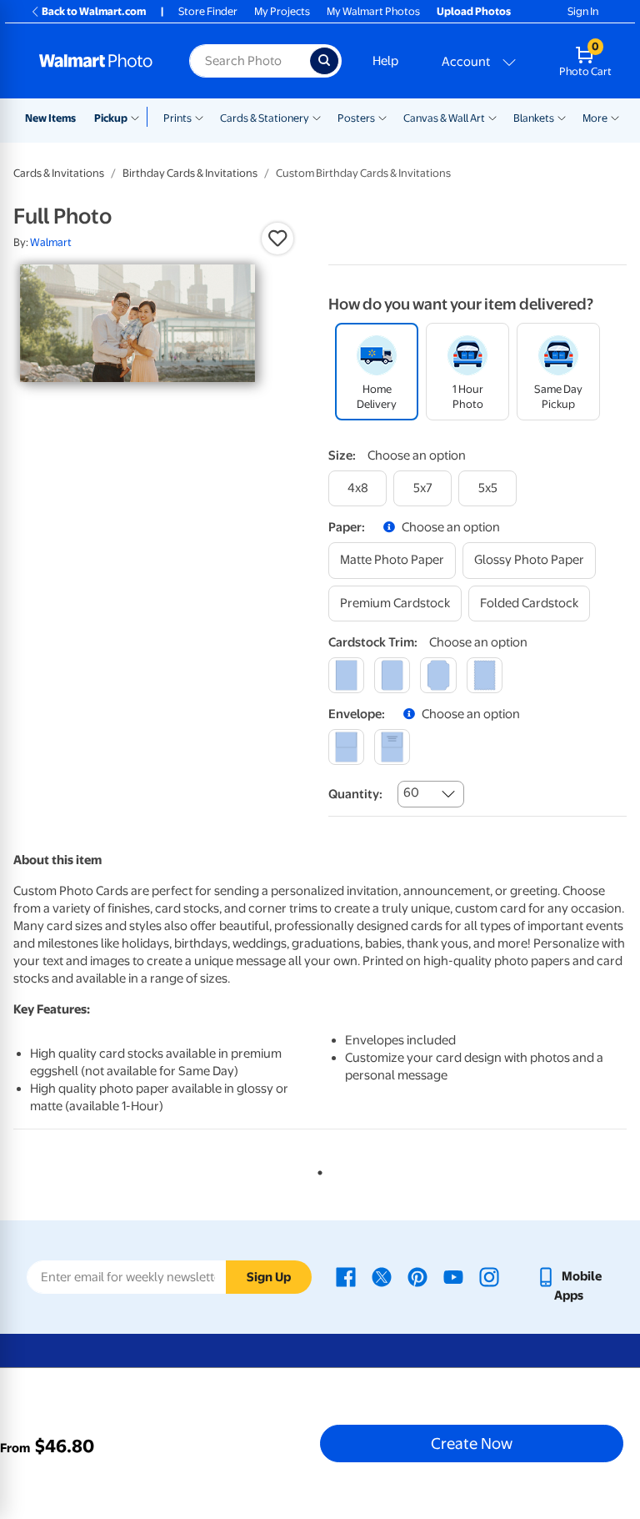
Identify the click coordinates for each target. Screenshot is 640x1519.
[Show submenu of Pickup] (139, 117)
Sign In (583, 11)
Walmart (51, 242)
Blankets (533, 118)
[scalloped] (484, 675)
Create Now (471, 1443)
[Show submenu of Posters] (383, 117)
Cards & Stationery (264, 118)
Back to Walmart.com (94, 11)
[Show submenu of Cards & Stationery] (317, 117)
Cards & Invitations (58, 173)
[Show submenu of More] (615, 117)
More (595, 118)
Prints (177, 118)
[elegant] (438, 675)
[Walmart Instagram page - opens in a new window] (489, 1276)
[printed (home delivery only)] (392, 747)
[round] (392, 675)
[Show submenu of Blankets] (562, 117)
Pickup (111, 118)
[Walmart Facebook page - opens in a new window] (346, 1276)
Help (385, 60)
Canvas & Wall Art (444, 118)
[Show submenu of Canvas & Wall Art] (493, 117)
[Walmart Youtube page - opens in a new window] (453, 1276)
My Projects (282, 11)
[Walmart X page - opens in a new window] (382, 1276)
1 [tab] (316, 1169)
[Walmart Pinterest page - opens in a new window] (418, 1276)
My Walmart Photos (373, 11)
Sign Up (269, 1277)
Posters (356, 118)
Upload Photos (474, 11)
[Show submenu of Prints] (199, 117)
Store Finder (208, 11)
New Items (50, 118)
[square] (346, 675)
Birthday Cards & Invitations (190, 173)
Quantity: (355, 794)
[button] (277, 238)
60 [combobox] (411, 792)
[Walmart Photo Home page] (96, 61)
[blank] (346, 747)
